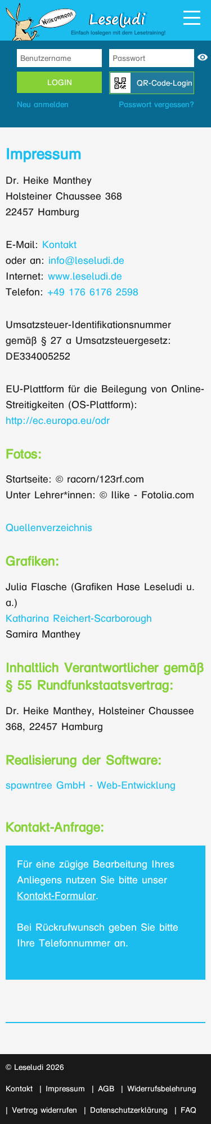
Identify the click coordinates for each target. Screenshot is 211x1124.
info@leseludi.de (86, 260)
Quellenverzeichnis (49, 528)
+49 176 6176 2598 (92, 292)
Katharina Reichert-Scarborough (79, 618)
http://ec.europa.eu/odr (58, 420)
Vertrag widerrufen (44, 1110)
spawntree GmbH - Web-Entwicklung (91, 785)
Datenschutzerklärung (129, 1110)
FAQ (188, 1110)
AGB (106, 1089)
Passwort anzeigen (202, 57)
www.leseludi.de (85, 276)
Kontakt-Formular (56, 896)
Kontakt (59, 245)
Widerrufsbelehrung (161, 1089)
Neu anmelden (43, 104)
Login (59, 82)
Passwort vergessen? (156, 104)
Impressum (65, 1089)
